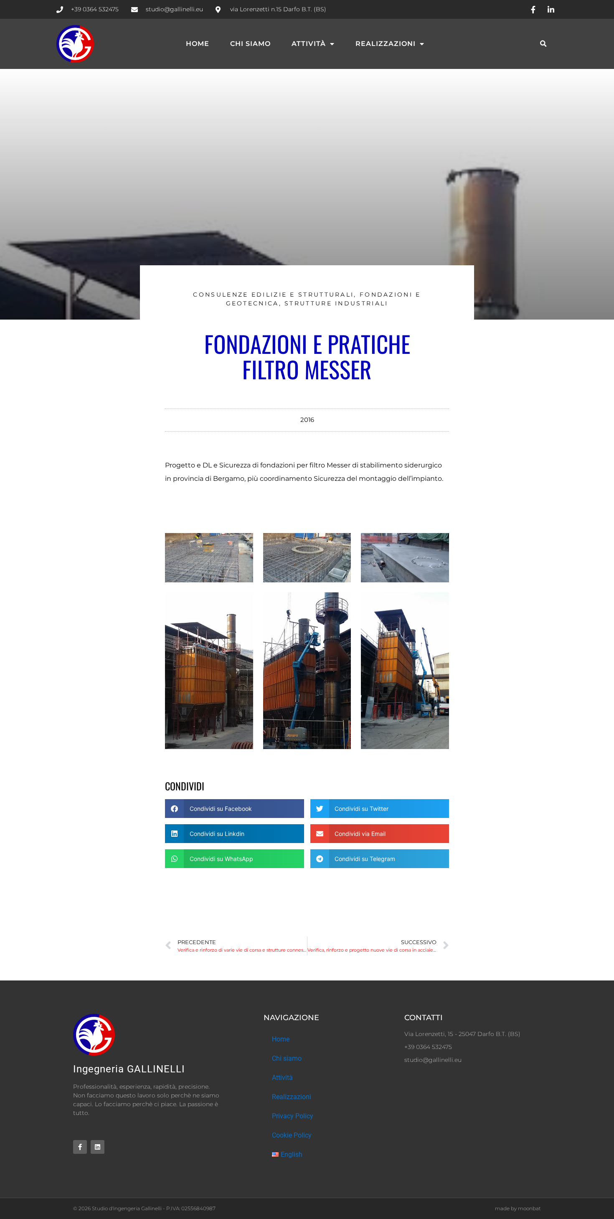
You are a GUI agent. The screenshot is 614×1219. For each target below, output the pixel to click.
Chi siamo (250, 44)
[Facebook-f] (80, 1147)
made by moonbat (518, 1208)
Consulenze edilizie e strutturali (273, 294)
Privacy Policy (292, 1116)
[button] (543, 44)
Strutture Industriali (336, 303)
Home (197, 44)
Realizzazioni (385, 44)
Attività (309, 44)
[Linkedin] (97, 1147)
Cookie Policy (292, 1135)
